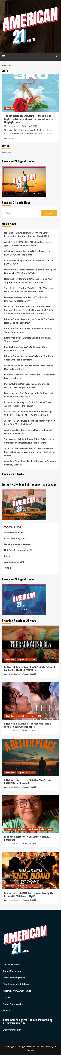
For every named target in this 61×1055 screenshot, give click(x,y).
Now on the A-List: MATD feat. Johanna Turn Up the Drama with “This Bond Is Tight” (30, 271)
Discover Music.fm (12, 1029)
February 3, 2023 (30, 126)
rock (33, 659)
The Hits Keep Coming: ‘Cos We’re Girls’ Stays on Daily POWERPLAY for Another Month (28, 290)
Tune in (8, 567)
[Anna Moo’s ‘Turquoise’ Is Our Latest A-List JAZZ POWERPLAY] (30, 814)
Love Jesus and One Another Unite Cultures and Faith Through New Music (28, 395)
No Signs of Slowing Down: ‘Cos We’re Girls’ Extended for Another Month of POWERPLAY (27, 234)
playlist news (23, 659)
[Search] (57, 56)
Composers (9, 829)
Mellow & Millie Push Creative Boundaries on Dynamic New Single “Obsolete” (27, 385)
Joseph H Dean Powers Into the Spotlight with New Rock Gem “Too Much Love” (29, 422)
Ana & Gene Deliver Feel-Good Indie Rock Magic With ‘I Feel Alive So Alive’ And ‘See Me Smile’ (28, 413)
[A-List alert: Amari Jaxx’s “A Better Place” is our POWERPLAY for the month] (30, 757)
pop (33, 716)
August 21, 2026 (30, 674)
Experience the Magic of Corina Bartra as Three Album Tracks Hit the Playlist (27, 404)
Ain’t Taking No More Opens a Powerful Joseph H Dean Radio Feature (28, 432)
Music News (10, 108)
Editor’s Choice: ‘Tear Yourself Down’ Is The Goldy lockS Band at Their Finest (29, 321)
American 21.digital (14, 126)
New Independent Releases (18, 544)
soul (33, 772)
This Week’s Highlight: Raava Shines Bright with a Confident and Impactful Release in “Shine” (29, 441)
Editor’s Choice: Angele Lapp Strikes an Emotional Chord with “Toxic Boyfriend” (29, 358)
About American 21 (14, 562)
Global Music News (13, 532)
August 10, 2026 (30, 900)
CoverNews (44, 1046)
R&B (39, 716)
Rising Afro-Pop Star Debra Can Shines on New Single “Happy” (27, 339)
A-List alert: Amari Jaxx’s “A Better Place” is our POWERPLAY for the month (27, 253)
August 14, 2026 (30, 787)
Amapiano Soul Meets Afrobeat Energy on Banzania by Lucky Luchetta (30, 463)
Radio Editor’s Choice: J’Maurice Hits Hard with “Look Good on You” (28, 330)
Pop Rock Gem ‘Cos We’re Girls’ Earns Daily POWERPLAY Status (25, 349)
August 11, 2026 (30, 843)
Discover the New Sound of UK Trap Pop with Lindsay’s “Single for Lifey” (26, 299)
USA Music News (12, 526)
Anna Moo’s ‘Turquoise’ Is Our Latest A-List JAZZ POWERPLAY (28, 262)
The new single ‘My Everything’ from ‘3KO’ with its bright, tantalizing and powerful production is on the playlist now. (29, 119)
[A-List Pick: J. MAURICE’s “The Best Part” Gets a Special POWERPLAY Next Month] (30, 701)
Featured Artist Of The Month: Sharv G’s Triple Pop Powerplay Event (29, 376)
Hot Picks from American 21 (18, 550)
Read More (8, 138)
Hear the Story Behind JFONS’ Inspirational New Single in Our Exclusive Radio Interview (28, 280)
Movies (8, 556)
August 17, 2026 (30, 730)
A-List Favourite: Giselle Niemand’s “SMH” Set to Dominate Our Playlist (28, 367)
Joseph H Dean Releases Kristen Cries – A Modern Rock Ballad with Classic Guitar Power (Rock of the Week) (29, 452)
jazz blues (21, 829)
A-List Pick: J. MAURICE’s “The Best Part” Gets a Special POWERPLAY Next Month (28, 244)
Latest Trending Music (15, 538)
